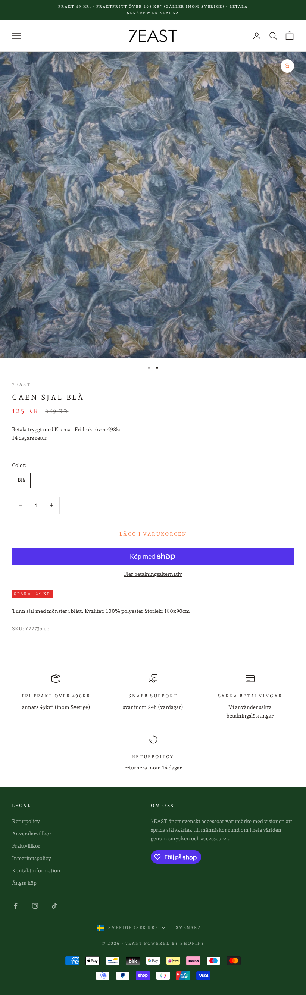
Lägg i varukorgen (153, 534)
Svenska (189, 927)
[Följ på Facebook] (15, 906)
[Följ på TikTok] (54, 906)
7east (21, 384)
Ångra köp (24, 883)
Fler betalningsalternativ (153, 574)
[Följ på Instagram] (35, 906)
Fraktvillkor (26, 846)
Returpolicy (26, 821)
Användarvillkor (31, 834)
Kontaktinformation (36, 870)
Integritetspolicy (31, 858)
